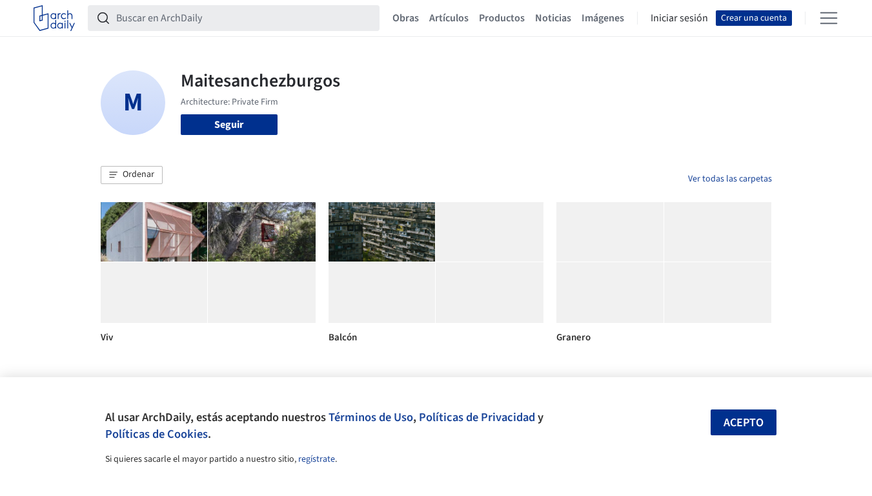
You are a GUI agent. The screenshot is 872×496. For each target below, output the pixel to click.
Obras (405, 18)
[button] (132, 175)
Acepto (744, 423)
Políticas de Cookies (156, 434)
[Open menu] (828, 18)
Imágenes (603, 18)
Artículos (449, 18)
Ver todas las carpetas (730, 178)
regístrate (316, 459)
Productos (502, 18)
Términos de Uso (371, 417)
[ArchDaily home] (54, 18)
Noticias (553, 18)
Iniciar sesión (679, 18)
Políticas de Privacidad (477, 417)
